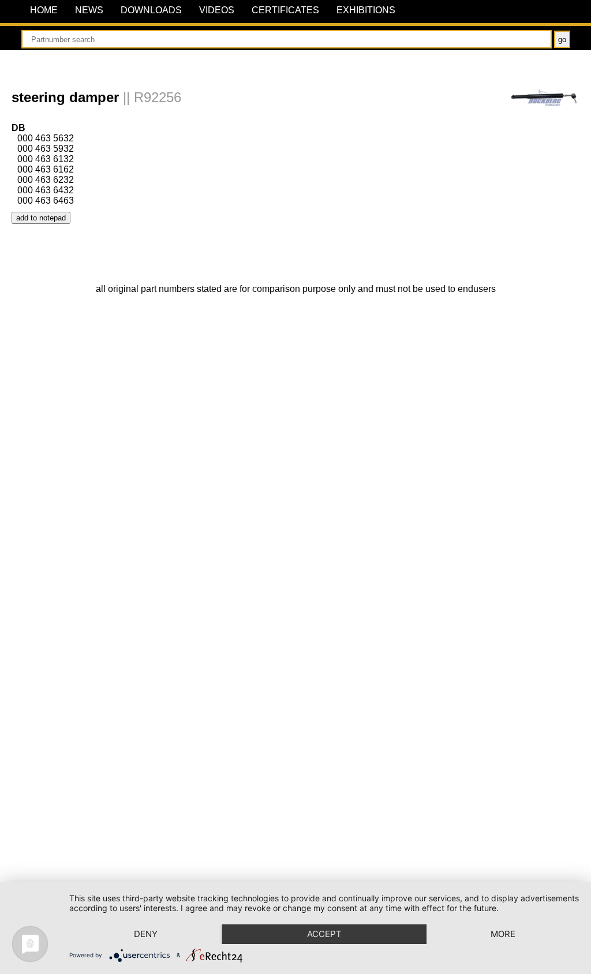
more (503, 933)
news (89, 10)
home (44, 10)
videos (216, 10)
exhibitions (365, 10)
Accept (324, 933)
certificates (285, 10)
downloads (151, 10)
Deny (146, 933)
